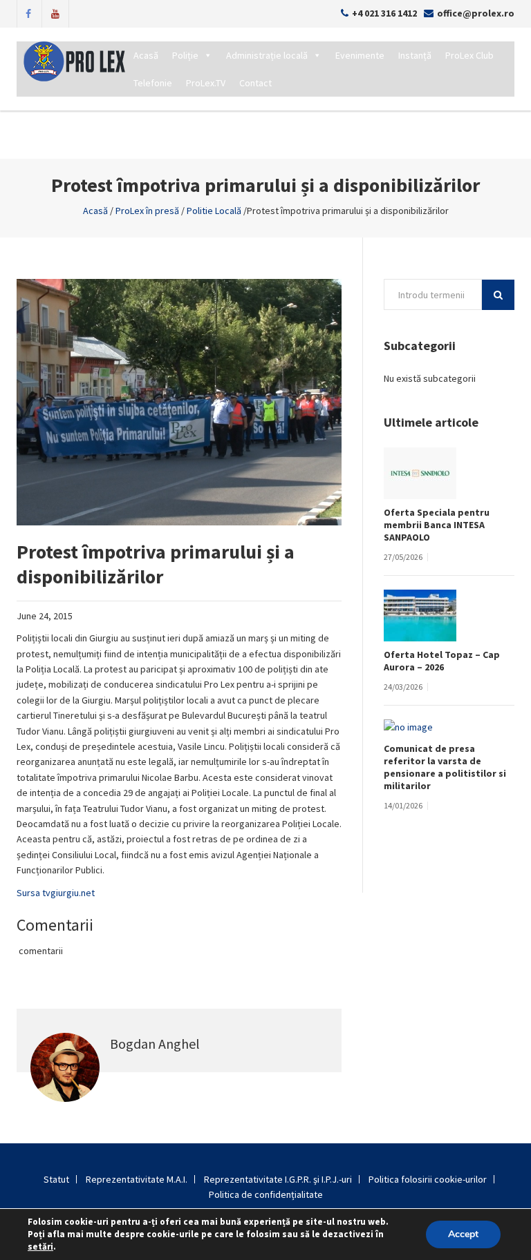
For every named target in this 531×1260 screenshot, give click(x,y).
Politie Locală (214, 210)
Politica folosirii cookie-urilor (428, 1179)
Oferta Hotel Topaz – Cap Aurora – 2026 (442, 660)
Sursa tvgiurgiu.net (56, 892)
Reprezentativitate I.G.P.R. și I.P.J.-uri (278, 1179)
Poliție (185, 55)
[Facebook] (28, 12)
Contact (255, 83)
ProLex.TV (205, 83)
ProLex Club (469, 55)
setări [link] (40, 1246)
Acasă (145, 55)
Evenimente (359, 55)
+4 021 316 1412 (384, 13)
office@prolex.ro (475, 13)
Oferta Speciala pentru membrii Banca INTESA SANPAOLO (437, 524)
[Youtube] (55, 12)
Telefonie (152, 83)
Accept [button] (463, 1234)
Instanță (414, 55)
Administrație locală (267, 55)
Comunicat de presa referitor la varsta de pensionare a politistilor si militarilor (445, 767)
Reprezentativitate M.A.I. (136, 1179)
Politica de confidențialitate (266, 1194)
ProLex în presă (147, 210)
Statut (56, 1179)
